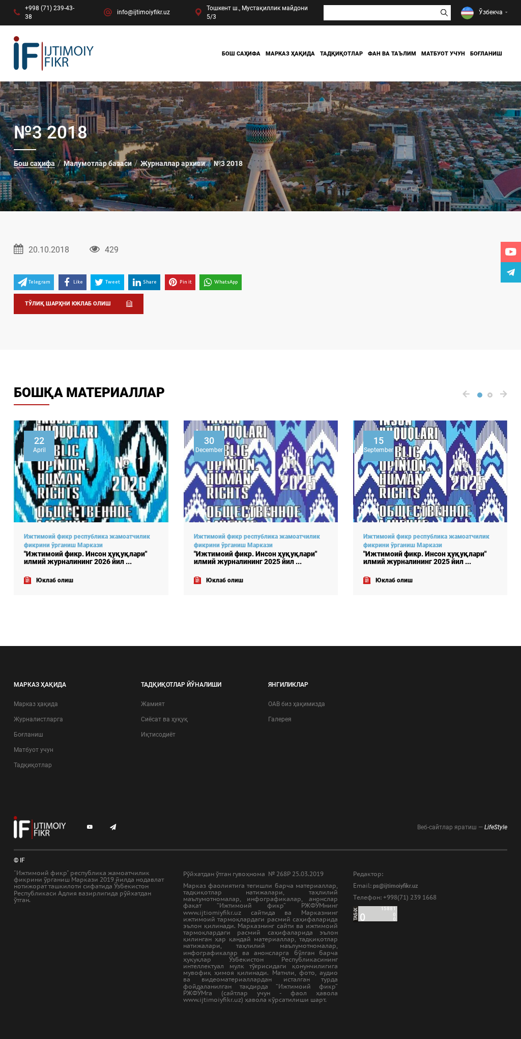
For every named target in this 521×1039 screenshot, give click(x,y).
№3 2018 (228, 163)
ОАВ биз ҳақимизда (296, 704)
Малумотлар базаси (98, 163)
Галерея (280, 719)
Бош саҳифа (241, 53)
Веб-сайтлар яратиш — (462, 827)
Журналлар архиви (172, 163)
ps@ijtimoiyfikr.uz (395, 886)
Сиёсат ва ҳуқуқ (164, 719)
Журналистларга (38, 719)
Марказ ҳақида (290, 53)
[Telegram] (511, 272)
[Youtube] (511, 252)
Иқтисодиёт (158, 734)
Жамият (153, 704)
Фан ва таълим (392, 53)
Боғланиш (486, 53)
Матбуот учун (443, 53)
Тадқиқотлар (341, 53)
